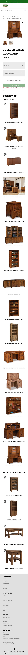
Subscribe (5, 610)
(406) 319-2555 (6, 634)
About (4, 598)
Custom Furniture (7, 603)
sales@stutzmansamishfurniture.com (11, 638)
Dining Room (6, 581)
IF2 (3, 90)
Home (4, 16)
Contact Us (5, 608)
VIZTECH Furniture (21, 653)
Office (8, 16)
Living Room (6, 583)
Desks (11, 16)
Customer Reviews (7, 600)
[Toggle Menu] (23, 5)
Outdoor (5, 588)
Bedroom (5, 578)
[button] (23, 22)
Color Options (6, 605)
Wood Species (9, 73)
